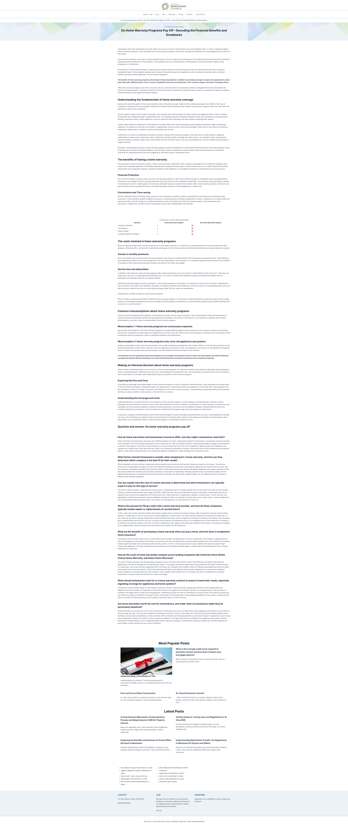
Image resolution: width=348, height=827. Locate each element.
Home (145, 14)
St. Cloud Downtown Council (174, 27)
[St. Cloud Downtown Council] (174, 6)
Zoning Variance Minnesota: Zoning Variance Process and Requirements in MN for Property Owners (143, 720)
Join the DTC (200, 14)
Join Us (159, 810)
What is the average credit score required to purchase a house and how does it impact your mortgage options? (198, 652)
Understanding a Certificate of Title (138, 676)
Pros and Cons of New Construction (138, 693)
